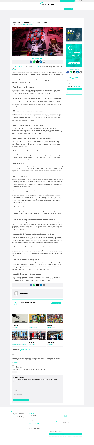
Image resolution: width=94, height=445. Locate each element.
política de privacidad (76, 86)
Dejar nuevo (24, 349)
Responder (14, 362)
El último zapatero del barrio (35, 324)
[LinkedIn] (80, 1)
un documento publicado (19, 66)
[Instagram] (81, 1)
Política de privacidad (35, 428)
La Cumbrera (14, 327)
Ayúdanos (31, 418)
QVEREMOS (32, 344)
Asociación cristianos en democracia (19, 344)
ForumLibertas (22, 24)
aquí (72, 436)
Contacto (31, 420)
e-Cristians (36, 66)
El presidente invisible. (17, 341)
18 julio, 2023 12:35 (18, 356)
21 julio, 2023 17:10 (18, 367)
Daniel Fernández (33, 327)
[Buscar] (74, 9)
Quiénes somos (33, 415)
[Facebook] (76, 1)
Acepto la (74, 86)
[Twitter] (78, 1)
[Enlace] (47, 4)
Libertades (30, 24)
